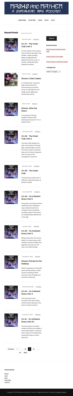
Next (25, 353)
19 (20, 353)
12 (33, 349)
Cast (53, 20)
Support (7, 382)
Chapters (32, 20)
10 (25, 349)
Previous (11, 349)
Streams (35, 74)
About (6, 374)
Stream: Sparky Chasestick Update (57, 62)
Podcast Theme (61, 392)
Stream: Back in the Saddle (54, 56)
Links (40, 20)
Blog (47, 20)
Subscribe (22, 20)
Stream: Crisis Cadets (31, 78)
